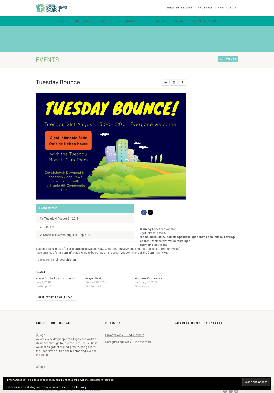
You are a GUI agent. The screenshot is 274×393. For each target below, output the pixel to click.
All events (228, 59)
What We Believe (180, 7)
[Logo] (67, 8)
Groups (106, 21)
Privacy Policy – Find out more (124, 335)
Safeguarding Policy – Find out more (128, 342)
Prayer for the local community (56, 278)
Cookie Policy (79, 387)
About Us (82, 21)
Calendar (205, 7)
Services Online (205, 21)
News (179, 21)
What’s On (132, 21)
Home (61, 21)
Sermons (158, 21)
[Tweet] (150, 212)
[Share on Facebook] (144, 212)
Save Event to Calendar (55, 297)
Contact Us (227, 7)
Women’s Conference (148, 278)
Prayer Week (93, 278)
